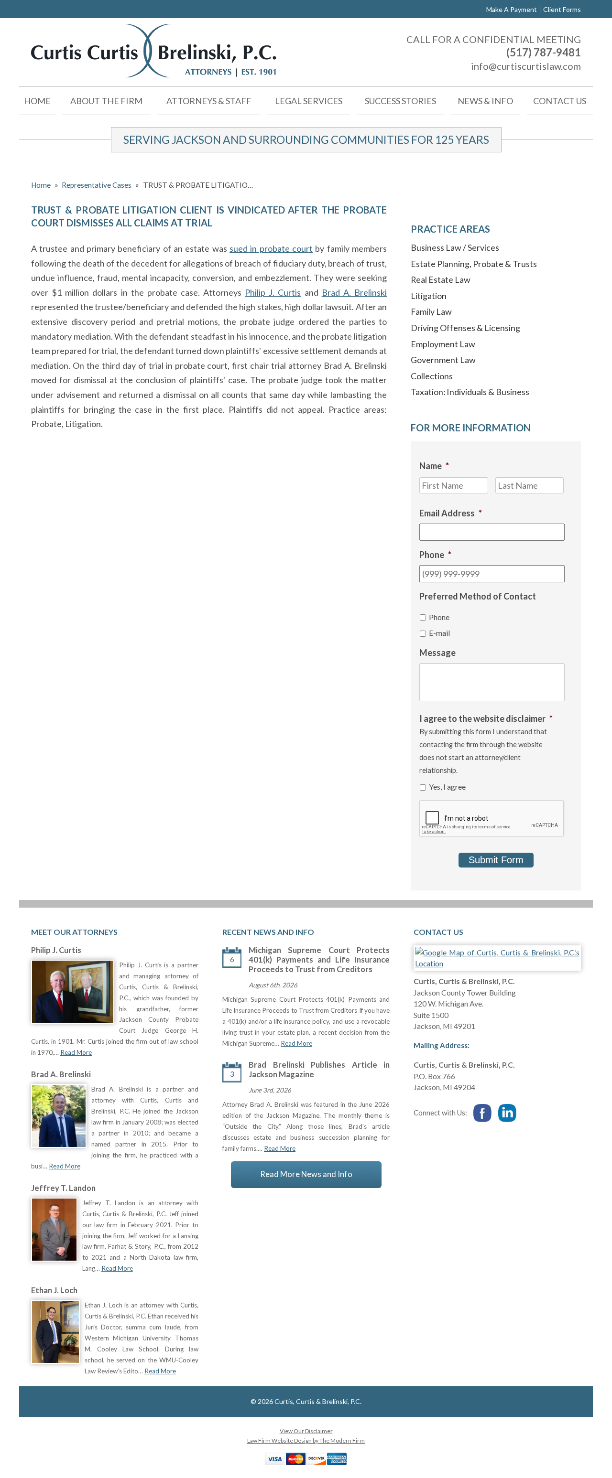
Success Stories (400, 101)
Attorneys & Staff (208, 101)
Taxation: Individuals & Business (470, 391)
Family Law (431, 311)
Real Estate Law (440, 279)
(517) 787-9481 (543, 52)
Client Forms (562, 9)
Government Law (443, 359)
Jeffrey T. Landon (63, 1188)
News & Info (485, 101)
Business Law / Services (455, 247)
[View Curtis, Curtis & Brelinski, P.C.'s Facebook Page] (483, 1113)
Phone (439, 616)
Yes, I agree (447, 786)
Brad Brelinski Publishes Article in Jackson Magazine (319, 1069)
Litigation (429, 295)
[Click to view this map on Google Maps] (497, 963)
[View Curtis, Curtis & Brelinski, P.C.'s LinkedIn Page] (507, 1113)
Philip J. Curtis (273, 292)
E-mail (439, 632)
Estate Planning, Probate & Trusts (474, 263)
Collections (432, 376)
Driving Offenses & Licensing (465, 327)
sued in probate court (271, 248)
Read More (76, 1052)
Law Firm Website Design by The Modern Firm (306, 1440)
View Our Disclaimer (306, 1431)
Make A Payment (511, 9)
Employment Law (443, 344)
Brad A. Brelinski (354, 292)
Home (37, 101)
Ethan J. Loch (54, 1290)
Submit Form (496, 860)
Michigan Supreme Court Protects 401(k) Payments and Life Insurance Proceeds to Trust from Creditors (319, 959)
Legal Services (308, 101)
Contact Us (559, 101)
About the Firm (106, 101)
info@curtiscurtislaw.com (526, 66)
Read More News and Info (306, 1174)
